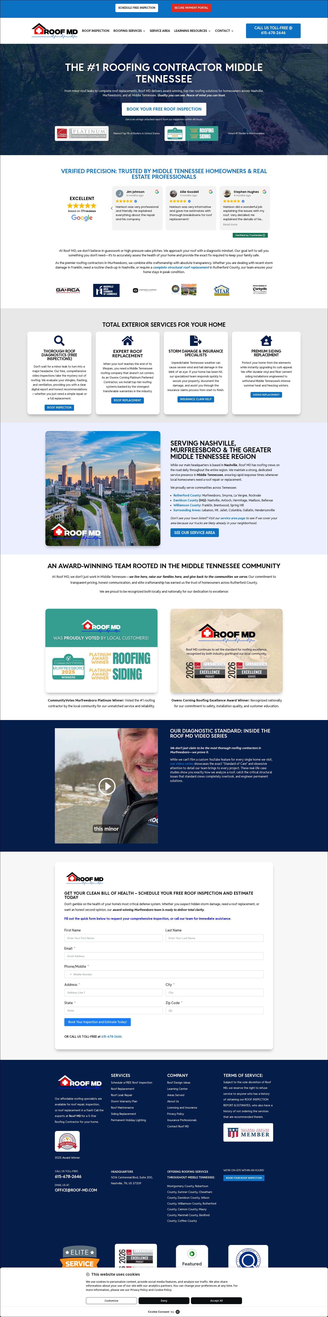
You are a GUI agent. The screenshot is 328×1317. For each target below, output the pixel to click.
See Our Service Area (194, 532)
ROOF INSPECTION (59, 407)
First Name (72, 930)
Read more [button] (233, 224)
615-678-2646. (111, 1037)
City (169, 984)
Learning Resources (190, 31)
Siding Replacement (123, 1114)
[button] (270, 208)
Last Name (174, 930)
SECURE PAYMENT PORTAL (191, 7)
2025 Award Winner (67, 1157)
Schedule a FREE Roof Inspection (131, 1082)
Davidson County (185, 500)
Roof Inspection (95, 31)
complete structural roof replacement (181, 267)
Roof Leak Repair (121, 1095)
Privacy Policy (175, 1114)
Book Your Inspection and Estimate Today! (97, 1022)
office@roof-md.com (76, 1190)
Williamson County (186, 505)
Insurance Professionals (182, 1120)
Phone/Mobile (75, 966)
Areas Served (175, 1095)
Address (70, 984)
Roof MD (75, 1116)
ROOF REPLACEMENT (127, 400)
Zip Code (173, 1003)
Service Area (160, 31)
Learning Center (177, 1089)
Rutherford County (187, 495)
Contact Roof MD (178, 1126)
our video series (182, 764)
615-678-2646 (273, 32)
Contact (222, 31)
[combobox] (69, 974)
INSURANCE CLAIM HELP (195, 399)
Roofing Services (128, 31)
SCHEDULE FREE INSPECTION (136, 7)
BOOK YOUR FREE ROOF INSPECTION (164, 109)
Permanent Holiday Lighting (128, 1120)
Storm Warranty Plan (124, 1101)
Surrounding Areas (186, 510)
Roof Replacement (122, 1089)
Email (68, 948)
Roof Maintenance (122, 1107)
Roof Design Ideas (178, 1082)
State (68, 1003)
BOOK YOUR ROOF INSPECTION (244, 1177)
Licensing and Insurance (182, 1107)
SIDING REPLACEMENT (266, 394)
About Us (173, 1101)
